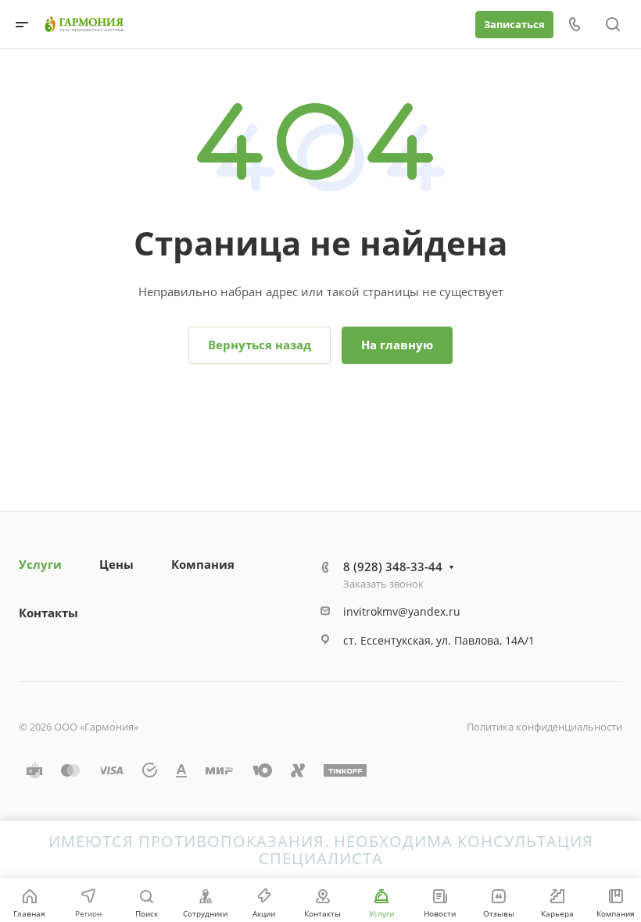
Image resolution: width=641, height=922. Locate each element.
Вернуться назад (259, 344)
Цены (116, 564)
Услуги (40, 564)
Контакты (48, 612)
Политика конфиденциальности (544, 727)
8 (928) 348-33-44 (392, 566)
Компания (203, 564)
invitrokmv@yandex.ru (401, 611)
